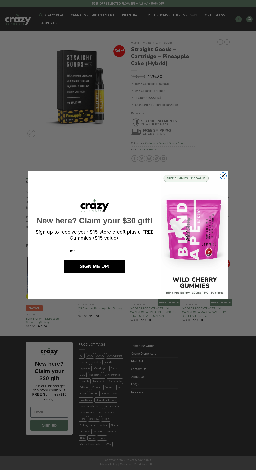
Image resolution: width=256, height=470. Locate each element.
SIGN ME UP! (95, 266)
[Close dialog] (223, 176)
